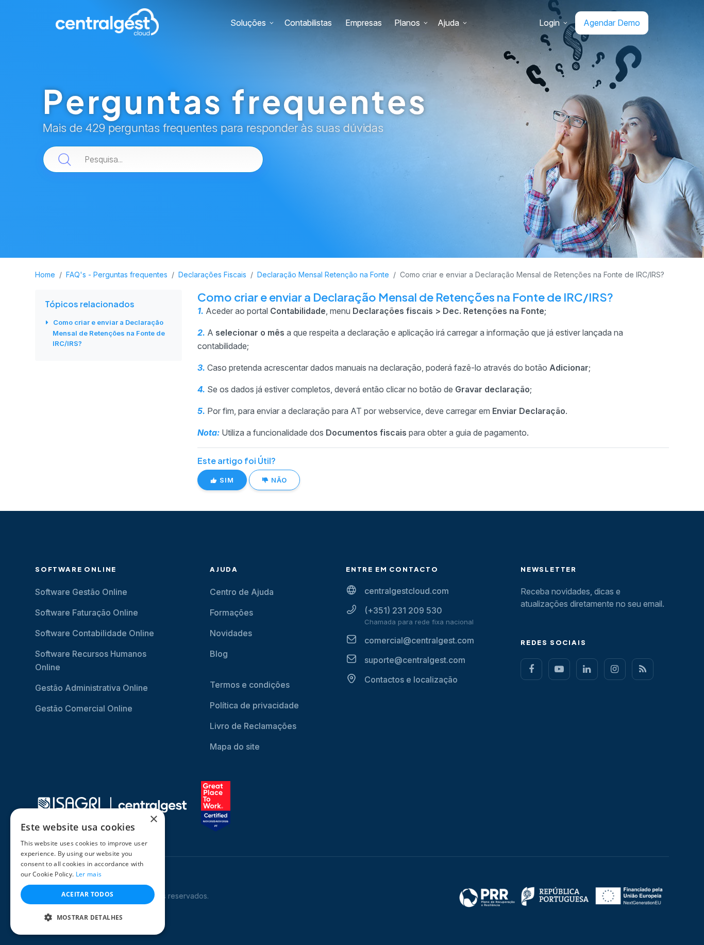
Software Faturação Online (86, 612)
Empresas (363, 23)
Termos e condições (250, 684)
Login (549, 23)
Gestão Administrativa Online (91, 688)
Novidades (231, 633)
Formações (231, 612)
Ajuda (448, 23)
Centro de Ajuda (242, 592)
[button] (88, 917)
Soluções (248, 23)
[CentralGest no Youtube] (559, 669)
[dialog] (87, 871)
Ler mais (89, 874)
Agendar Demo (611, 23)
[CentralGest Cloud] (107, 21)
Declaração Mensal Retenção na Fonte (323, 274)
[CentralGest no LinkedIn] (587, 669)
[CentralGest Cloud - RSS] (642, 669)
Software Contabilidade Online (94, 633)
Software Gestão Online (81, 592)
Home (45, 274)
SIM (225, 480)
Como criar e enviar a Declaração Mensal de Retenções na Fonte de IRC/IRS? (109, 332)
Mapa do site (235, 746)
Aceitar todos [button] (87, 894)
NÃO (278, 480)
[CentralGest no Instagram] (615, 669)
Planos (407, 23)
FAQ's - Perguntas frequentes (116, 274)
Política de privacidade (254, 705)
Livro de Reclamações (253, 726)
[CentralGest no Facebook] (531, 669)
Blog (219, 654)
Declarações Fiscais (212, 274)
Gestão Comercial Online (83, 708)
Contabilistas (308, 23)
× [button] (153, 819)
